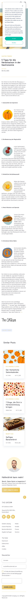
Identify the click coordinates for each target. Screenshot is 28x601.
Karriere (17, 532)
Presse (17, 529)
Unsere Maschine (6, 526)
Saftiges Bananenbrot (11, 438)
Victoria (4, 68)
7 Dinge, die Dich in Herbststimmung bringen (14, 404)
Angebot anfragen (7, 532)
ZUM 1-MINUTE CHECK (11, 490)
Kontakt (17, 526)
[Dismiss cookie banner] (22, 6)
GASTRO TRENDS (6, 330)
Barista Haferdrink (7, 529)
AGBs (3, 546)
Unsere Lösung (6, 524)
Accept (14, 38)
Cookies (4, 549)
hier (8, 305)
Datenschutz (5, 543)
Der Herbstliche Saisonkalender (12, 370)
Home (16, 524)
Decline (14, 42)
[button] (24, 497)
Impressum (5, 541)
